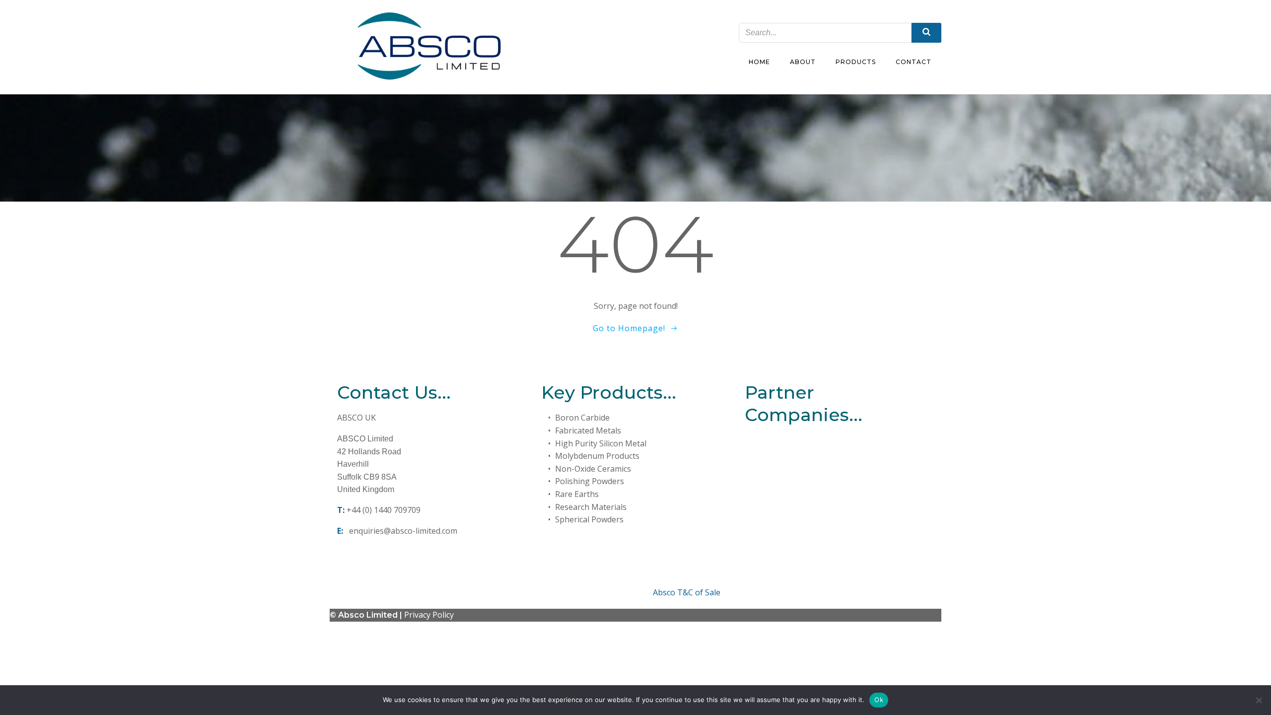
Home (759, 62)
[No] (1259, 700)
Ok (878, 700)
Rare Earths (577, 494)
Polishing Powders (589, 481)
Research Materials (591, 506)
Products (856, 62)
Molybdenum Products (597, 455)
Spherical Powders (589, 519)
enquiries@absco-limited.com (403, 530)
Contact (913, 62)
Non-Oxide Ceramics (593, 468)
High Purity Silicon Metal (600, 443)
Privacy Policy (429, 614)
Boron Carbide (582, 417)
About (803, 62)
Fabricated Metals (588, 430)
